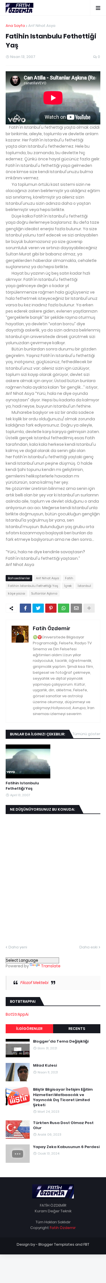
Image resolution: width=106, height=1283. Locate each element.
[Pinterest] (51, 608)
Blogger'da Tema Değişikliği (60, 1041)
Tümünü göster (86, 733)
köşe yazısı (16, 593)
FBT (86, 1244)
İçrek (68, 586)
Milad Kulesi (45, 1065)
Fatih (69, 578)
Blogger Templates (56, 1244)
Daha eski (88, 947)
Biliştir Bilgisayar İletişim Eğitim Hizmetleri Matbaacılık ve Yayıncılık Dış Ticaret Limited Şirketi (63, 1097)
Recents (76, 1028)
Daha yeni (17, 947)
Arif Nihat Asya (41, 25)
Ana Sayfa (15, 25)
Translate (50, 966)
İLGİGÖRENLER (29, 1028)
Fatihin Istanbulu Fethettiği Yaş (33, 586)
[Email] (76, 608)
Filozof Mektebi (34, 982)
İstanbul (84, 586)
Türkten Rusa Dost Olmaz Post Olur (63, 1125)
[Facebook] (25, 608)
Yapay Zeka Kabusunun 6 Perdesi (66, 1146)
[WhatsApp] (63, 608)
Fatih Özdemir (51, 628)
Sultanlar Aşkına (44, 593)
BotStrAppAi (17, 1014)
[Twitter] (38, 608)
